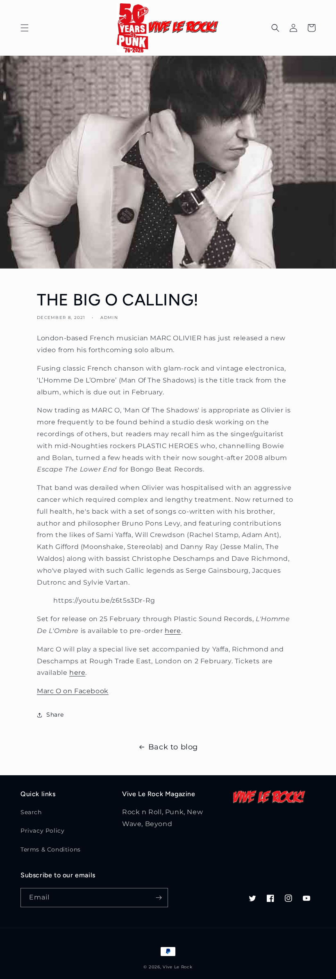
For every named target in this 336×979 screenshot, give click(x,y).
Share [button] (55, 714)
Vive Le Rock (177, 967)
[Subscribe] (159, 897)
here (173, 631)
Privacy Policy (42, 830)
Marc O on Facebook (73, 691)
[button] (25, 28)
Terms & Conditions (50, 849)
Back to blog (173, 746)
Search (31, 812)
